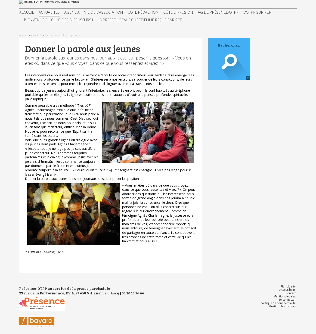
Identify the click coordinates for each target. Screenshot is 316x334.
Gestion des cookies (282, 306)
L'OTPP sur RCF (257, 12)
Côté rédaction (143, 12)
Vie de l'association (103, 12)
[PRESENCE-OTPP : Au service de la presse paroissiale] (158, 2)
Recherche (229, 68)
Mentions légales (284, 296)
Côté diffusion (178, 12)
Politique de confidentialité (278, 303)
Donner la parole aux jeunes (62, 35)
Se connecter (287, 300)
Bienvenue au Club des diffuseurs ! (58, 19)
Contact (290, 293)
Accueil (26, 12)
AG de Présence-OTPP (218, 12)
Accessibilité (287, 290)
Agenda (72, 12)
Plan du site (288, 286)
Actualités (49, 12)
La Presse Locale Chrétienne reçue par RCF (139, 19)
